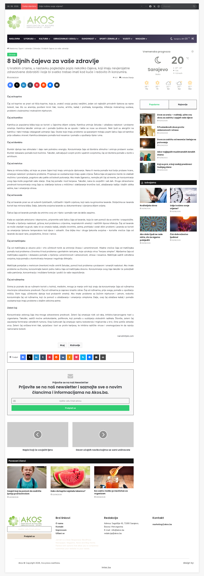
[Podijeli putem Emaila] (57, 85)
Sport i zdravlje (108, 38)
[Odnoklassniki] (69, 357)
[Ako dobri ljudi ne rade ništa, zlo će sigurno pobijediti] (153, 224)
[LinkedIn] (23, 85)
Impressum (61, 530)
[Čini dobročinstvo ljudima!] (183, 224)
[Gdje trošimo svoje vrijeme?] (183, 195)
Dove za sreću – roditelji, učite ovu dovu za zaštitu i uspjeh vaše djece (175, 116)
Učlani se (60, 533)
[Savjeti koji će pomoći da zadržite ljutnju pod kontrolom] (27, 477)
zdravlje (75, 345)
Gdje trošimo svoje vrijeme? (51, 6)
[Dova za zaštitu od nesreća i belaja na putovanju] (147, 143)
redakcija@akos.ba (113, 533)
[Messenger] (50, 85)
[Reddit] (43, 85)
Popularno (154, 104)
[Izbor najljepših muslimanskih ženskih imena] (147, 155)
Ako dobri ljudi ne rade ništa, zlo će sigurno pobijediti (151, 237)
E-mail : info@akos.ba (114, 530)
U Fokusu (29, 38)
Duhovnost (88, 38)
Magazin (140, 38)
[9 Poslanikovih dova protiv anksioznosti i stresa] (147, 131)
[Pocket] (76, 357)
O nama (59, 523)
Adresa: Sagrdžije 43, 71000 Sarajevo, (121, 523)
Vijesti (126, 38)
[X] (17, 85)
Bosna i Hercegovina (113, 526)
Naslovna (14, 38)
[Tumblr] (30, 85)
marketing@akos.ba (162, 524)
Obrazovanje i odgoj (64, 38)
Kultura (43, 38)
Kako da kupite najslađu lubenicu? (68, 491)
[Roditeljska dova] (153, 195)
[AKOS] (30, 22)
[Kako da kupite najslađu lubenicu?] (70, 477)
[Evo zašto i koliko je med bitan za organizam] (114, 477)
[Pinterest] (37, 85)
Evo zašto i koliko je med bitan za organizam (111, 492)
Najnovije (182, 104)
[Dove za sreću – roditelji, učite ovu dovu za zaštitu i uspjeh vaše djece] (147, 118)
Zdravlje (36, 48)
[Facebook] (10, 85)
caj (63, 345)
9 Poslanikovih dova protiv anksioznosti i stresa (170, 128)
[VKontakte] (63, 357)
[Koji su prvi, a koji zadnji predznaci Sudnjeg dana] (147, 168)
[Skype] (83, 357)
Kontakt (59, 526)
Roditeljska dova (148, 205)
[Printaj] (103, 357)
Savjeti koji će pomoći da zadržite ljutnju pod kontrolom (24, 492)
